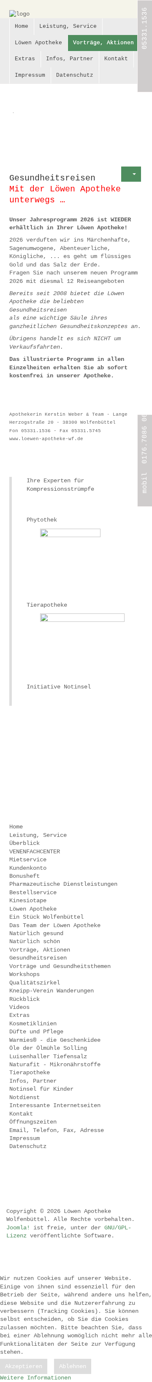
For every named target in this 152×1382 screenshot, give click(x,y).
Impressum (30, 75)
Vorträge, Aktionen (103, 43)
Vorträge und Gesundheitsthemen (60, 966)
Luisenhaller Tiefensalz (48, 1056)
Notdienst (24, 1097)
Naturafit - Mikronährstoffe (54, 1064)
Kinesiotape (27, 900)
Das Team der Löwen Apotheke (54, 925)
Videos (19, 1007)
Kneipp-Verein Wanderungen (51, 990)
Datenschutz (74, 75)
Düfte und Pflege (36, 1031)
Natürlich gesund (36, 933)
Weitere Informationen (35, 1377)
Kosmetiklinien (33, 1023)
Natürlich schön (34, 941)
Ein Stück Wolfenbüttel (46, 917)
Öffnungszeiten (33, 1122)
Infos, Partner (69, 59)
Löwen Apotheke (38, 43)
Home (21, 26)
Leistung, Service (68, 26)
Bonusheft (24, 876)
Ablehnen (72, 1366)
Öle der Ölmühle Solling (48, 1048)
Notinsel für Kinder (41, 1089)
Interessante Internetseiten (54, 1105)
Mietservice (27, 859)
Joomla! (18, 1227)
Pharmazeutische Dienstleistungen (63, 884)
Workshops (24, 974)
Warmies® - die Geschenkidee (54, 1040)
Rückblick (24, 999)
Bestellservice (33, 892)
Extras (25, 59)
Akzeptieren (23, 1366)
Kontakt (116, 59)
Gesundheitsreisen (38, 957)
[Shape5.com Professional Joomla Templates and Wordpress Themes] (27, 1175)
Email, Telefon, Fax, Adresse (56, 1130)
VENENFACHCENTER (34, 851)
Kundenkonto (27, 868)
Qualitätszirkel (34, 982)
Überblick (24, 843)
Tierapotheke (29, 1072)
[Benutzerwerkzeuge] (131, 174)
